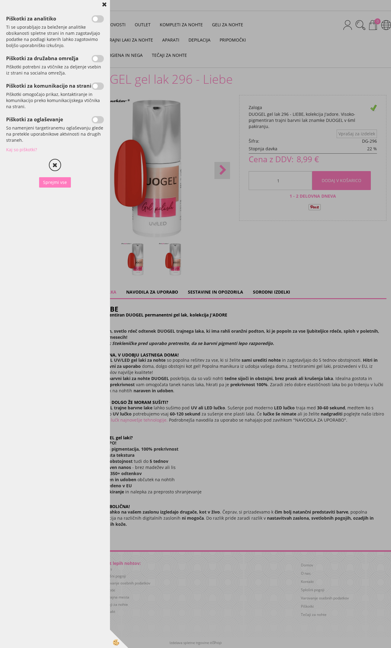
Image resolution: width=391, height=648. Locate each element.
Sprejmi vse (55, 182)
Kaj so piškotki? (21, 149)
